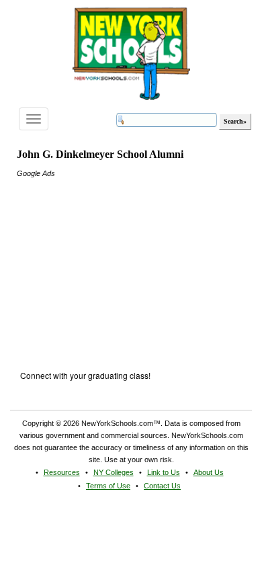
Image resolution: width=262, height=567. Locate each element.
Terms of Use (108, 486)
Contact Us (162, 486)
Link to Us (163, 472)
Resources (62, 472)
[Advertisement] (117, 263)
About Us (208, 472)
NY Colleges (113, 472)
